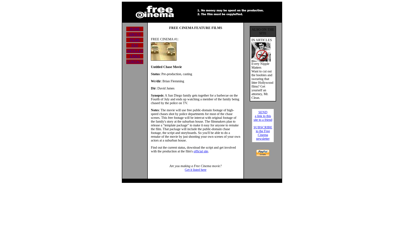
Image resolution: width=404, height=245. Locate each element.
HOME (135, 29)
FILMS (135, 40)
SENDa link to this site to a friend (263, 116)
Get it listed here (195, 170)
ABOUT (135, 34)
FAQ (135, 45)
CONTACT (135, 61)
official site (201, 151)
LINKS (135, 56)
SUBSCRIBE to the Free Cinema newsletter (263, 133)
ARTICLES (135, 50)
